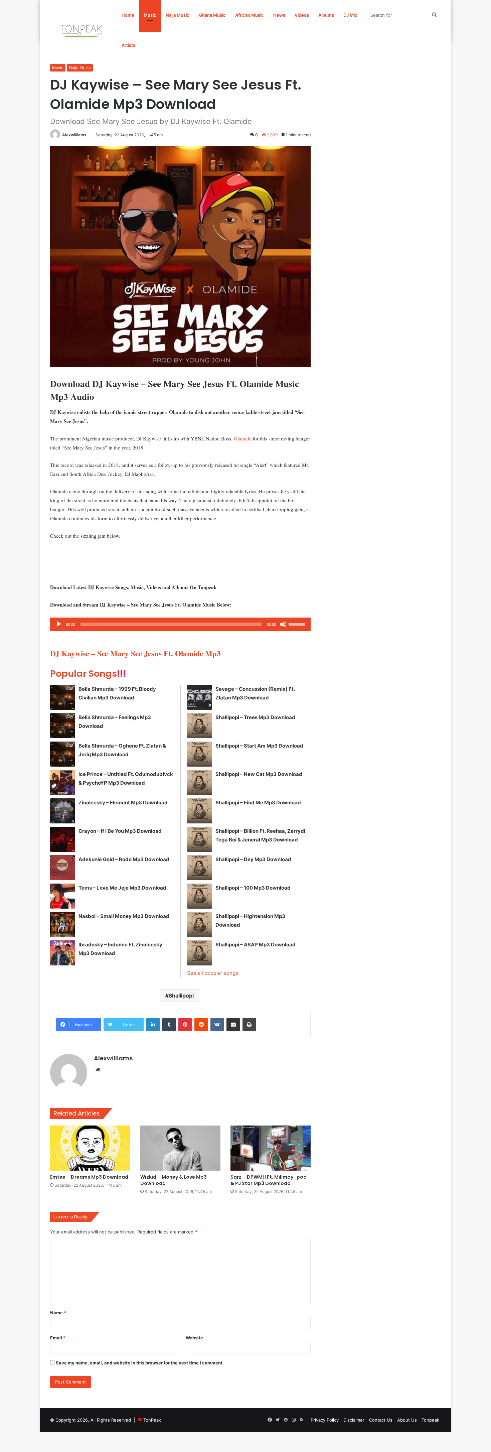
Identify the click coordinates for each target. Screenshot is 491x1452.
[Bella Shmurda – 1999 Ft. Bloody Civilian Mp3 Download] (62, 697)
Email (57, 1337)
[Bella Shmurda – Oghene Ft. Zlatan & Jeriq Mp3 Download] (62, 754)
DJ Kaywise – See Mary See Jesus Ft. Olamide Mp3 (135, 653)
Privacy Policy (325, 1420)
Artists (128, 45)
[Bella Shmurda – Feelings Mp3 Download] (62, 725)
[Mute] (283, 624)
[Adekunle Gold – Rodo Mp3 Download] (62, 867)
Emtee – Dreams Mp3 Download (89, 1177)
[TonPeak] (82, 30)
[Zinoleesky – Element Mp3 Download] (62, 810)
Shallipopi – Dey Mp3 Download (253, 859)
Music (150, 15)
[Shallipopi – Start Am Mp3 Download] (199, 754)
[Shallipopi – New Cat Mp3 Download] (199, 782)
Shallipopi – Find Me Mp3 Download (258, 802)
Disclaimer (353, 1420)
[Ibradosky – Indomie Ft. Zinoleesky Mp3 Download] (62, 952)
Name (58, 1312)
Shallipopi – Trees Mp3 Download (255, 717)
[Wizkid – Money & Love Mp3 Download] (180, 1148)
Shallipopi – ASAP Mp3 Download (255, 944)
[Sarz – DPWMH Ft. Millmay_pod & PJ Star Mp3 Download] (270, 1148)
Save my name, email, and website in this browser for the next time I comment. (140, 1362)
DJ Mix (350, 15)
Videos (302, 15)
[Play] (58, 624)
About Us (407, 1420)
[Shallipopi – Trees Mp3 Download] (199, 725)
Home (128, 15)
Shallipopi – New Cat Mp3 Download (258, 774)
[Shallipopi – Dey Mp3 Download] (199, 867)
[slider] (298, 624)
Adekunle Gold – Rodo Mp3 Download (123, 859)
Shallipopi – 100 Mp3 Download (253, 888)
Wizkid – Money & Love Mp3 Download (173, 1180)
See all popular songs (212, 973)
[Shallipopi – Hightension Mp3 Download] (199, 924)
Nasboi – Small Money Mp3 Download (123, 916)
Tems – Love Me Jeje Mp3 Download (122, 888)
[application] (180, 624)
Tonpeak (430, 1420)
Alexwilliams (74, 134)
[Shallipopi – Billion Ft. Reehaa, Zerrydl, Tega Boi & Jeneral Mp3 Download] (199, 839)
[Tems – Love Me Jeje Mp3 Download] (62, 896)
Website (194, 1337)
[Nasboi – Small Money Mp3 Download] (62, 924)
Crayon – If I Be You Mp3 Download (120, 831)
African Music (249, 15)
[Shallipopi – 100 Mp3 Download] (199, 896)
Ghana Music (212, 15)
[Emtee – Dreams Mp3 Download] (90, 1148)
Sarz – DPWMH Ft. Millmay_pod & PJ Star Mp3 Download (268, 1180)
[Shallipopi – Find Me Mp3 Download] (199, 810)
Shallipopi (181, 995)
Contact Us (380, 1420)
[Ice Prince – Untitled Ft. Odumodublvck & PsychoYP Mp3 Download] (62, 782)
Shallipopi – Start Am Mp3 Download (259, 746)
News (279, 15)
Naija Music (177, 15)
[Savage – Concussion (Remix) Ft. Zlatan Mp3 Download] (199, 697)
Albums (326, 15)
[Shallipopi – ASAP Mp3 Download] (199, 952)
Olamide (243, 438)
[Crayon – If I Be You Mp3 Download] (62, 839)
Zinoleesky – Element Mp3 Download (123, 802)
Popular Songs (88, 673)
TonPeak (152, 1420)
